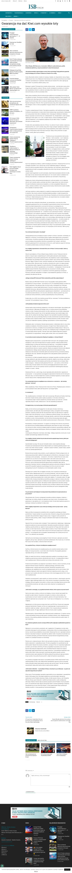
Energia (15, 16)
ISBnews (25, 0)
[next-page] (28, 760)
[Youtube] (69, 1)
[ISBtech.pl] (36, 7)
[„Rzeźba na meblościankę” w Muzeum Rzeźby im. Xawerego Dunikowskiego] (5, 149)
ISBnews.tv (3, 849)
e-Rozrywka (28, 13)
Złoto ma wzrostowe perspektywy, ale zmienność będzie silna (16, 103)
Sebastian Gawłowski (40, 728)
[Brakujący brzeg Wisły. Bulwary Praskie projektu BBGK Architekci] (5, 72)
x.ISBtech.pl (4, 854)
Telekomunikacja (19, 13)
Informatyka (8, 13)
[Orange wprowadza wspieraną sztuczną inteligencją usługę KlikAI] (28, 861)
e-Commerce (52, 13)
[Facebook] (56, 1)
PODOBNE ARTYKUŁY (31, 740)
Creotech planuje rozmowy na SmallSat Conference (15, 80)
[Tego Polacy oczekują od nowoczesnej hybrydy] (63, 748)
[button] (69, 13)
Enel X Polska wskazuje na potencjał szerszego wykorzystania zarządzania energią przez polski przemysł (16, 62)
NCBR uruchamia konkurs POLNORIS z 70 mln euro (16, 111)
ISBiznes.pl (3, 852)
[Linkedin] (60, 1)
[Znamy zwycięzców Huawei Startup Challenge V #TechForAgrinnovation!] (5, 139)
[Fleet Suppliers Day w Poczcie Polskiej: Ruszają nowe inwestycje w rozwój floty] (5, 169)
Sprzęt (59, 13)
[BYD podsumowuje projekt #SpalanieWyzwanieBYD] (48, 748)
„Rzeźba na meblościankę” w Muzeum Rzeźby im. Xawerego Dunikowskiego (15, 150)
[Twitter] (67, 1)
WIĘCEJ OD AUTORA (42, 740)
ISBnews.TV (15, 0)
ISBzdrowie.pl (4, 851)
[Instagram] (58, 1)
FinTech (36, 13)
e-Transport (43, 13)
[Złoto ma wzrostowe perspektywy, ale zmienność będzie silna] (5, 104)
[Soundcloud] (65, 1)
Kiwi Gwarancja (32, 701)
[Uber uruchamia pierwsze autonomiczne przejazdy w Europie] (32, 748)
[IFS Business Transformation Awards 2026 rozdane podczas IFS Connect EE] (5, 130)
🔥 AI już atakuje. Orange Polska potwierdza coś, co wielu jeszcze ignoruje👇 (39, 851)
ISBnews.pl (3, 847)
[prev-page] (26, 760)
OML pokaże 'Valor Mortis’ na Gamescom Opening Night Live (15, 88)
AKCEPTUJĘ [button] (67, 869)
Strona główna (4, 20)
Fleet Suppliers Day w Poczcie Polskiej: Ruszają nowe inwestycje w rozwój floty (15, 170)
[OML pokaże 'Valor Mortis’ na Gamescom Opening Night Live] (5, 89)
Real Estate (8, 16)
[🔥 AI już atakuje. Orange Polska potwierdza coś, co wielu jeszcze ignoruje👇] (28, 850)
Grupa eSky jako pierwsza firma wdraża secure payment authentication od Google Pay (60, 721)
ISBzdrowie (20, 0)
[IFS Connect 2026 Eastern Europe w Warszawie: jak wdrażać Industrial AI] (5, 120)
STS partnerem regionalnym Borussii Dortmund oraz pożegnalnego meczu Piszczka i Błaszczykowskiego (34, 721)
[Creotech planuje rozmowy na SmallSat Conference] (5, 81)
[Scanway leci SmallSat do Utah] (5, 45)
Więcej (36, 871)
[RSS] (63, 1)
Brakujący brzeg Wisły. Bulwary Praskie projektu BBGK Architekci (16, 71)
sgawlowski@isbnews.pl (6, 841)
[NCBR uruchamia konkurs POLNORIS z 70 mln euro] (5, 112)
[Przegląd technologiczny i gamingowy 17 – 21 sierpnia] (5, 35)
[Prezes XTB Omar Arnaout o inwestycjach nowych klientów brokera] (28, 840)
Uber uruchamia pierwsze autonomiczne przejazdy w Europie (31, 755)
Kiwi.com (38, 701)
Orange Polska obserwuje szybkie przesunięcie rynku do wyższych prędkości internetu (39, 830)
